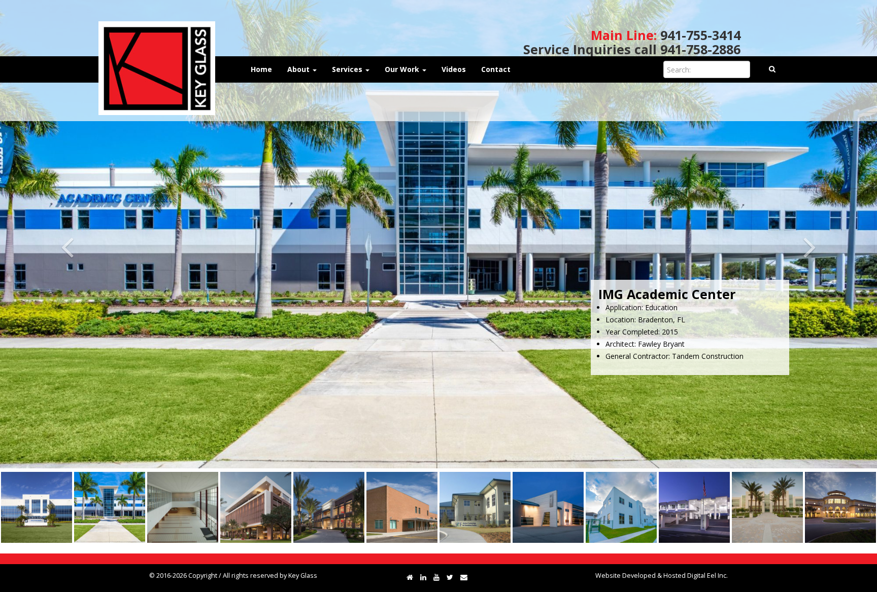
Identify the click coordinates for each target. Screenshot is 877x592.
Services (348, 69)
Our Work (403, 69)
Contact (496, 69)
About (299, 69)
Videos (454, 69)
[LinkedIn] (423, 577)
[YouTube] (436, 577)
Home (261, 69)
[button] (65, 234)
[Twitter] (450, 577)
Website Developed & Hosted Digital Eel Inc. (661, 575)
